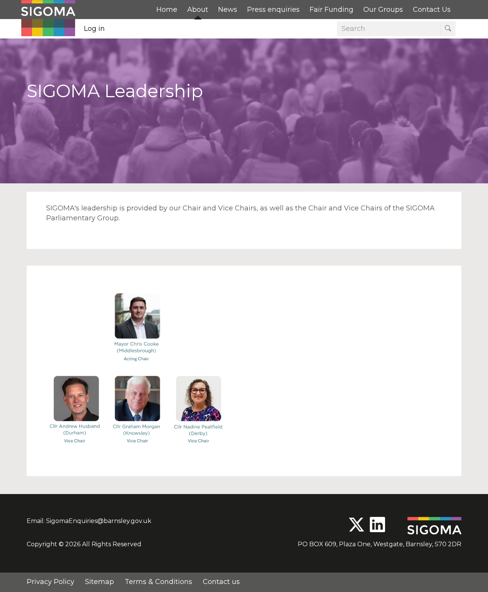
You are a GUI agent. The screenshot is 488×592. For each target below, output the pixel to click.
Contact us (221, 582)
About (197, 9)
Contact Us (432, 9)
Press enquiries (273, 9)
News (227, 9)
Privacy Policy (50, 582)
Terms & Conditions (158, 582)
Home (166, 9)
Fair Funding (331, 9)
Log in (94, 28)
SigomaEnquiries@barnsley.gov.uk (98, 521)
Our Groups (383, 9)
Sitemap (99, 582)
